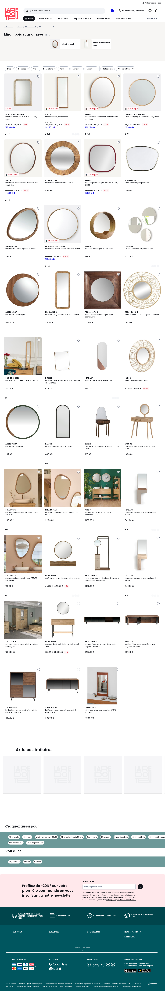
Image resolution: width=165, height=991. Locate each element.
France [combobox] (154, 984)
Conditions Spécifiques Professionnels (116, 984)
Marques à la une (123, 18)
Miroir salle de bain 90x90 (46, 837)
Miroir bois (27, 837)
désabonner (118, 897)
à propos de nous (93, 932)
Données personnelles (50, 986)
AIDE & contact (17, 932)
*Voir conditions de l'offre (93, 892)
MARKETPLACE (129, 937)
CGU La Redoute (136, 984)
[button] (157, 11)
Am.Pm (27, 862)
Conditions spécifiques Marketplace (30, 984)
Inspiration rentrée (82, 18)
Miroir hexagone (16, 843)
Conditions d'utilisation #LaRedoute (28, 986)
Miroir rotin (105, 837)
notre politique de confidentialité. (121, 900)
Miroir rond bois (138, 837)
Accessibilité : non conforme (132, 986)
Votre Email (88, 881)
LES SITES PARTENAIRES (132, 932)
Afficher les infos (82, 948)
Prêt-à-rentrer (45, 18)
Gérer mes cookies (66, 986)
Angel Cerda (14, 862)
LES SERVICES (54, 932)
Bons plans (63, 18)
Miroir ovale (14, 837)
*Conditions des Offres (82, 986)
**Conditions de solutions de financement (106, 986)
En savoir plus (147, 966)
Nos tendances (103, 18)
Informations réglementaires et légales (87, 984)
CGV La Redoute (11, 984)
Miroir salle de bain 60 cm (72, 837)
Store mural (92, 837)
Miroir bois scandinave (48, 27)
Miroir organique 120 (35, 843)
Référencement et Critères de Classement (59, 984)
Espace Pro (152, 18)
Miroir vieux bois (121, 837)
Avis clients (9, 986)
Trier (9, 69)
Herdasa (37, 862)
